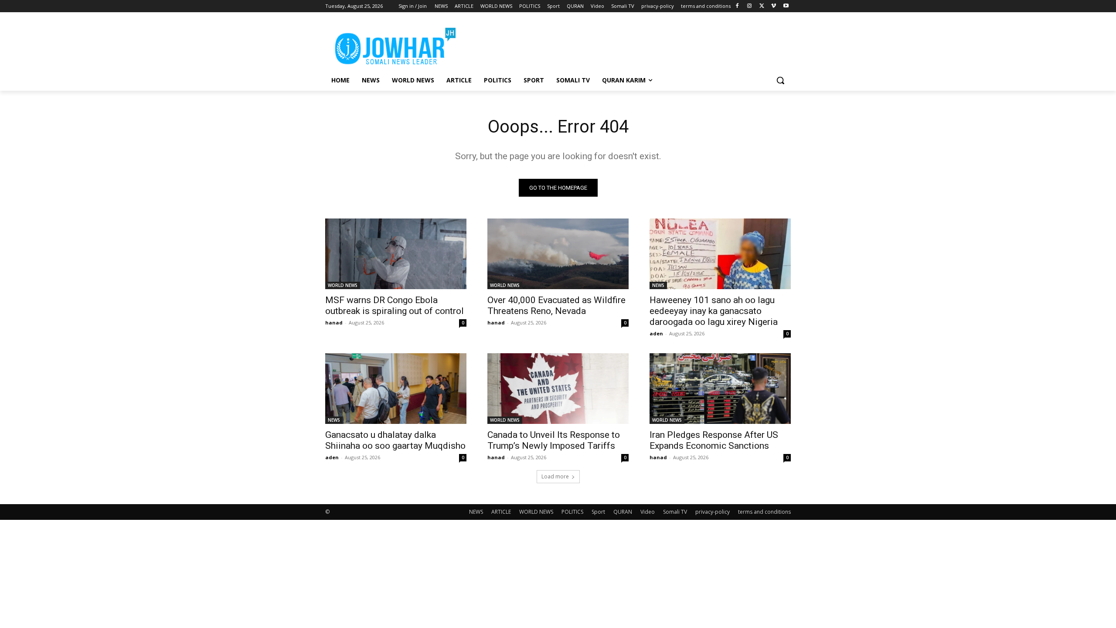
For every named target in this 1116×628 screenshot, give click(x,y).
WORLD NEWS (342, 285)
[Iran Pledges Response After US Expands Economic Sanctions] (720, 388)
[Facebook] (737, 6)
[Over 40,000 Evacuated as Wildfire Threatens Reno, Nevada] (558, 253)
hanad (334, 322)
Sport (598, 511)
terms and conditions (764, 511)
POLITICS (572, 511)
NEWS (658, 285)
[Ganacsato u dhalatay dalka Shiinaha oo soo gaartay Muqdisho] (395, 388)
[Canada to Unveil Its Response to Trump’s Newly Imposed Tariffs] (558, 388)
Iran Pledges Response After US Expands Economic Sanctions (714, 440)
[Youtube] (786, 6)
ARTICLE (501, 511)
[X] (762, 6)
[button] (780, 80)
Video (647, 511)
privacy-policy (712, 511)
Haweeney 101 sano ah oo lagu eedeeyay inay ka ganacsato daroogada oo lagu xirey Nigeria (714, 311)
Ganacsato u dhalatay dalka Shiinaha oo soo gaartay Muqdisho (395, 440)
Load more (555, 476)
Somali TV (675, 511)
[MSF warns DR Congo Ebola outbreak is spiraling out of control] (395, 253)
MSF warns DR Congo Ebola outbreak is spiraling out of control (394, 305)
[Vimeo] (774, 6)
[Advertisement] (623, 44)
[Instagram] (750, 6)
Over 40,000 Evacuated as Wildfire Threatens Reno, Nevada (556, 305)
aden (656, 333)
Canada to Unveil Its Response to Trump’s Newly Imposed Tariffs (553, 440)
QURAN (622, 511)
